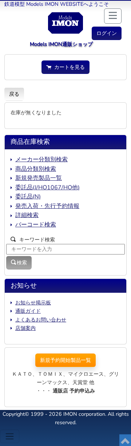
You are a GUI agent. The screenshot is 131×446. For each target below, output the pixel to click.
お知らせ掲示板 (33, 302)
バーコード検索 (35, 225)
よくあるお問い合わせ (40, 319)
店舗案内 (25, 328)
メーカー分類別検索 (41, 159)
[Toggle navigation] (9, 436)
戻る (14, 94)
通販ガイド (28, 311)
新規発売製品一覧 (38, 178)
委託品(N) (28, 197)
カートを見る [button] (68, 67)
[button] (107, 33)
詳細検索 (27, 215)
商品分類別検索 (35, 169)
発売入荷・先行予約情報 (47, 206)
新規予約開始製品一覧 (65, 360)
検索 (22, 262)
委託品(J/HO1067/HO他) (47, 187)
